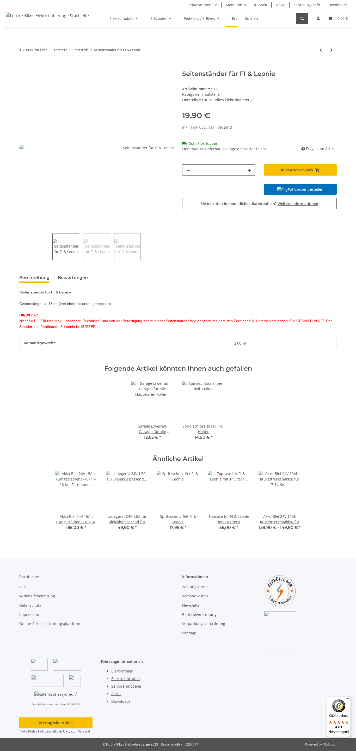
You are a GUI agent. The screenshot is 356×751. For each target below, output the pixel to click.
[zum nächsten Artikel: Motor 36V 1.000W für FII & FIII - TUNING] (331, 50)
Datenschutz (30, 605)
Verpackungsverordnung (203, 623)
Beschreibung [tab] (34, 277)
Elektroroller (122, 671)
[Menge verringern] (188, 170)
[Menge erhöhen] (249, 170)
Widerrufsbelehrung (37, 595)
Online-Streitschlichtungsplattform (49, 623)
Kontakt (260, 4)
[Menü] (348, 699)
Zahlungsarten (195, 586)
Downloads (338, 4)
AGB (23, 586)
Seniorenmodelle (126, 686)
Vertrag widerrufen (56, 722)
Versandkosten (195, 595)
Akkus (116, 693)
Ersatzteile (210, 94)
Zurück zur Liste (35, 49)
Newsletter (191, 605)
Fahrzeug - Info (307, 4)
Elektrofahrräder (125, 678)
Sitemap (189, 632)
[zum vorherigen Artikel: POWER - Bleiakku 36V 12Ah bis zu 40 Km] (320, 50)
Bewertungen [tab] (73, 277)
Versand (225, 127)
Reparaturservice (202, 4)
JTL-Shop (329, 744)
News (280, 4)
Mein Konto (236, 4)
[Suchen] (302, 18)
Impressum (29, 614)
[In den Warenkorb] (23, 67)
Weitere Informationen (298, 203)
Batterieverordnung (199, 614)
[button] (318, 18)
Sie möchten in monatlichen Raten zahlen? (259, 203)
